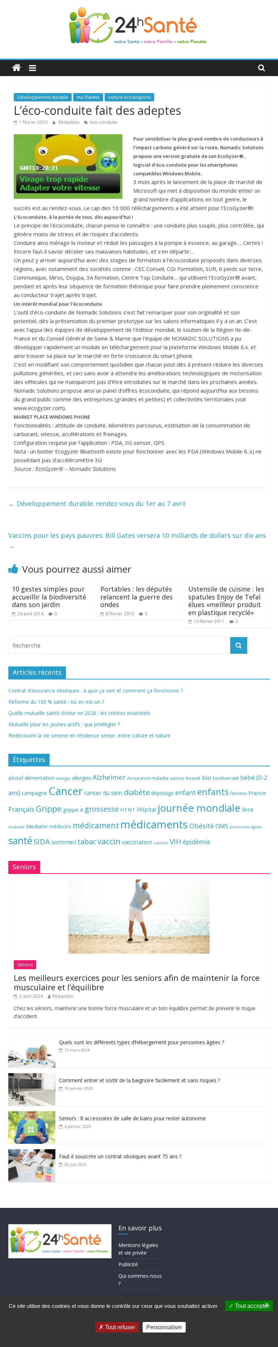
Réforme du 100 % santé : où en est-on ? (56, 701)
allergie (63, 778)
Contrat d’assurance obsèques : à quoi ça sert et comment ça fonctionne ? (95, 690)
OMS (221, 826)
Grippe (49, 808)
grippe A (73, 809)
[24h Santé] (16, 68)
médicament (96, 825)
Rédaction (69, 122)
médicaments (154, 824)
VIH (175, 841)
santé (20, 840)
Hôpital (146, 809)
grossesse (102, 809)
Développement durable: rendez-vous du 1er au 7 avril (97, 503)
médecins (60, 826)
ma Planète (88, 97)
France (257, 792)
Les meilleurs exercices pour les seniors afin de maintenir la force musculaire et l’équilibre (137, 982)
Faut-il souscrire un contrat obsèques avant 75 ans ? (120, 1156)
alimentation (40, 777)
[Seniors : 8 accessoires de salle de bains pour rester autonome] (31, 1115)
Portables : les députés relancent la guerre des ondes (136, 597)
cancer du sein (103, 793)
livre (247, 809)
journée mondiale (198, 808)
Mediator (37, 826)
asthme (177, 778)
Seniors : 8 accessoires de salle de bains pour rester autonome (132, 1118)
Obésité (201, 825)
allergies (81, 777)
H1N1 (127, 809)
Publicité (128, 1264)
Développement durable (42, 97)
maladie (16, 826)
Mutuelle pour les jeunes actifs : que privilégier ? (64, 724)
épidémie (196, 841)
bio (206, 777)
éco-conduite (103, 122)
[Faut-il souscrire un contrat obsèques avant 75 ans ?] (31, 1153)
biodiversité (226, 778)
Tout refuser (119, 1327)
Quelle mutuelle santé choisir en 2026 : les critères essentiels (79, 713)
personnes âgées (245, 826)
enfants (213, 792)
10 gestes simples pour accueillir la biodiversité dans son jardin (49, 597)
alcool (15, 777)
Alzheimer (109, 777)
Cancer (66, 791)
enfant (185, 792)
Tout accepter (251, 1306)
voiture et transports (129, 97)
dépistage (162, 793)
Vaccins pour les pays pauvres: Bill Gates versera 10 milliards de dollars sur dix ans (137, 540)
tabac (86, 841)
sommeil (63, 842)
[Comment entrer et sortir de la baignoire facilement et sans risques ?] (31, 1077)
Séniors (25, 965)
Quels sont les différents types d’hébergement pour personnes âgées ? (141, 1042)
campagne (34, 792)
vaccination (137, 842)
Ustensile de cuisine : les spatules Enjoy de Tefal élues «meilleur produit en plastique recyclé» (226, 601)
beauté (193, 778)
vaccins (160, 842)
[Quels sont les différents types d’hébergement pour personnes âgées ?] (31, 1039)
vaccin (109, 841)
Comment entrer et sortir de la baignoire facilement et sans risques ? (139, 1080)
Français (21, 809)
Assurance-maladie (148, 778)
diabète (137, 792)
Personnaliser (164, 1327)
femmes (238, 793)
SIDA (42, 841)
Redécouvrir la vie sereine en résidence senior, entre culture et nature (89, 735)
